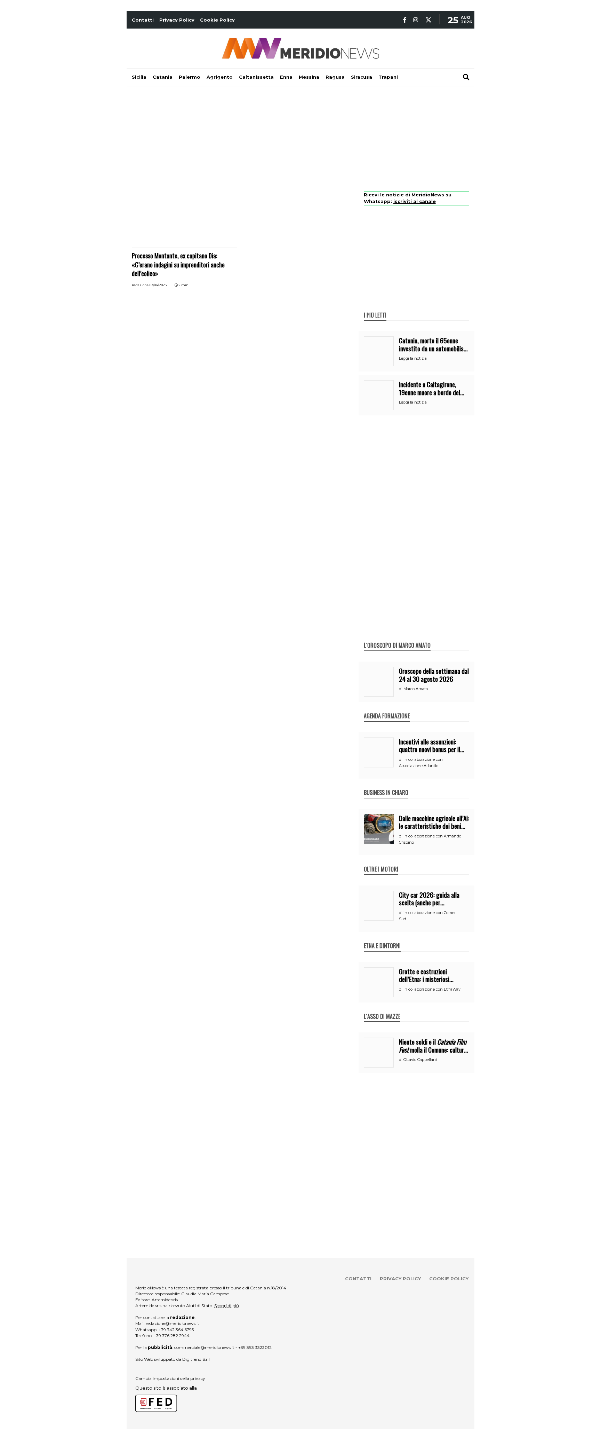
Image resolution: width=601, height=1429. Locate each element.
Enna (286, 77)
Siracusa (361, 77)
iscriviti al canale (414, 201)
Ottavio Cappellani (420, 1059)
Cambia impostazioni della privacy (170, 1378)
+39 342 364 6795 (176, 1329)
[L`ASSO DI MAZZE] (382, 1009)
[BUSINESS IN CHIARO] (386, 785)
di (401, 688)
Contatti (143, 20)
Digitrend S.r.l (196, 1359)
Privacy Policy (176, 20)
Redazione (140, 285)
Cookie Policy (217, 20)
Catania (163, 77)
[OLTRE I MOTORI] (381, 862)
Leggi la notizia (413, 358)
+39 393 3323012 (255, 1347)
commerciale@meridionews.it (204, 1347)
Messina (309, 77)
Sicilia (139, 77)
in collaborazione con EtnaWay (431, 989)
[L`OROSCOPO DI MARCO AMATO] (397, 638)
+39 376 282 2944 (172, 1335)
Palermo (189, 77)
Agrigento (220, 77)
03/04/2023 (158, 285)
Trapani (388, 77)
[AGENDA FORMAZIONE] (387, 708)
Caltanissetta (256, 77)
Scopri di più (226, 1305)
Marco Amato (415, 688)
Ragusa (335, 77)
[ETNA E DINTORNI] (382, 938)
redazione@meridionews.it (172, 1323)
